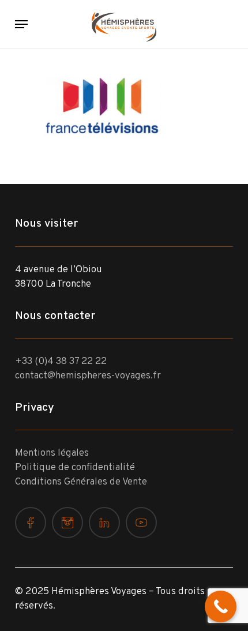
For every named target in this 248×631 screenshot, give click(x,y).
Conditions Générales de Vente (81, 482)
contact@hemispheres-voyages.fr (88, 376)
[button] (21, 24)
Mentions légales (52, 453)
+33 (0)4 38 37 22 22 (61, 361)
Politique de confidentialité (75, 467)
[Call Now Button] (220, 606)
